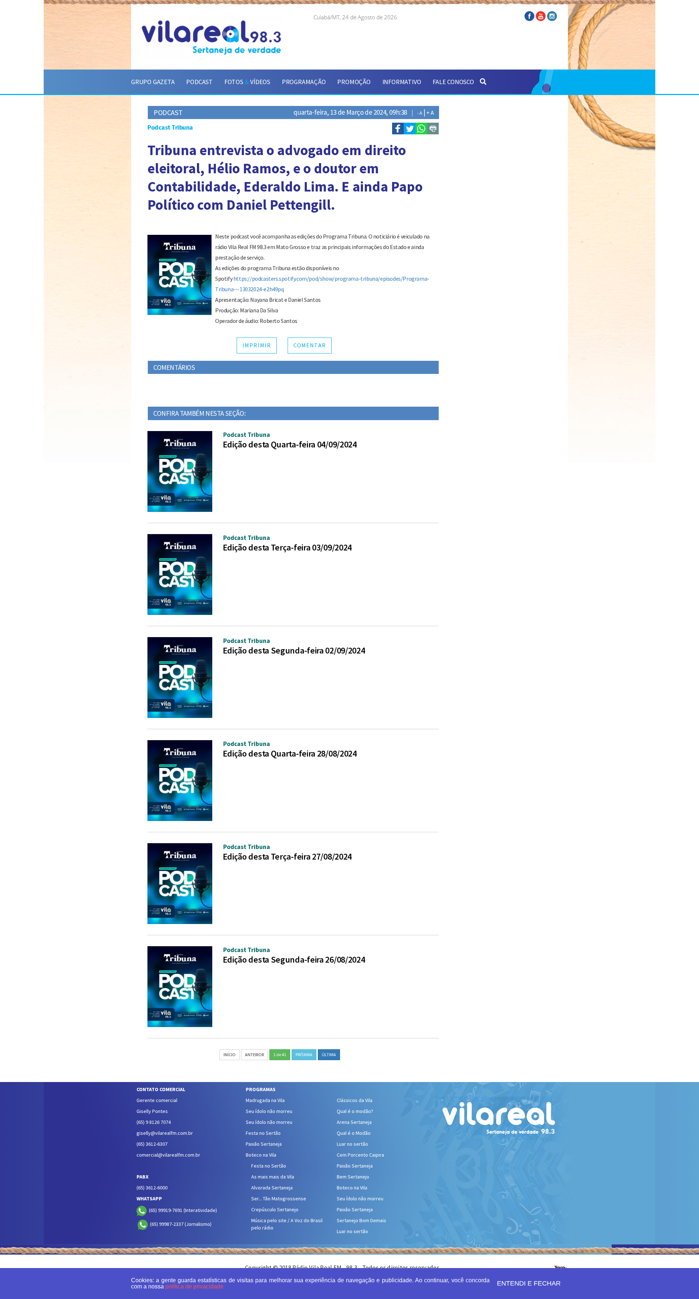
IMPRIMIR (256, 345)
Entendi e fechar (529, 1283)
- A (419, 113)
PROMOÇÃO (353, 82)
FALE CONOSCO (453, 82)
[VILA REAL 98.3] (212, 37)
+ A (430, 112)
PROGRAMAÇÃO (304, 82)
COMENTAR (309, 345)
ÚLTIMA (329, 1054)
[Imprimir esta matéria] (433, 128)
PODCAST (199, 82)
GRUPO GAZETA (153, 82)
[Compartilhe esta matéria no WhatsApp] (421, 128)
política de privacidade (194, 1286)
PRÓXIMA (304, 1054)
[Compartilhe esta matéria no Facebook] (398, 128)
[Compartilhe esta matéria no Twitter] (409, 128)
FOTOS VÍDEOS (247, 82)
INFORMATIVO (401, 82)
